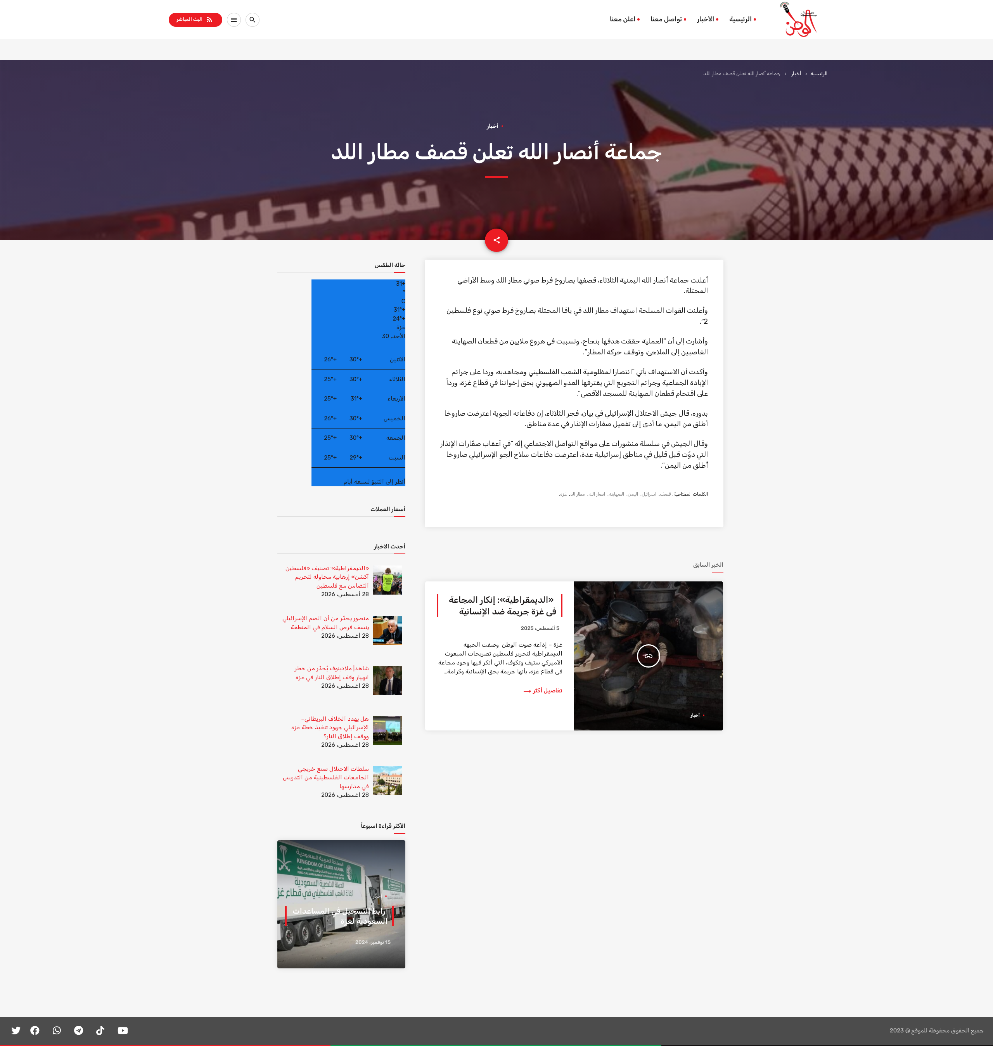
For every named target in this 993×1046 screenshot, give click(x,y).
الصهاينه (616, 494)
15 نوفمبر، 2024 (373, 942)
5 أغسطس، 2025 (540, 628)
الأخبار (705, 19)
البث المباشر (194, 19)
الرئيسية (740, 19)
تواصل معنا (666, 19)
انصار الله (596, 494)
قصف (665, 494)
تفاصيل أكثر (542, 690)
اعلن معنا (622, 19)
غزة (563, 494)
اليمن (633, 494)
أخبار (796, 73)
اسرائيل (649, 494)
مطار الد (577, 494)
